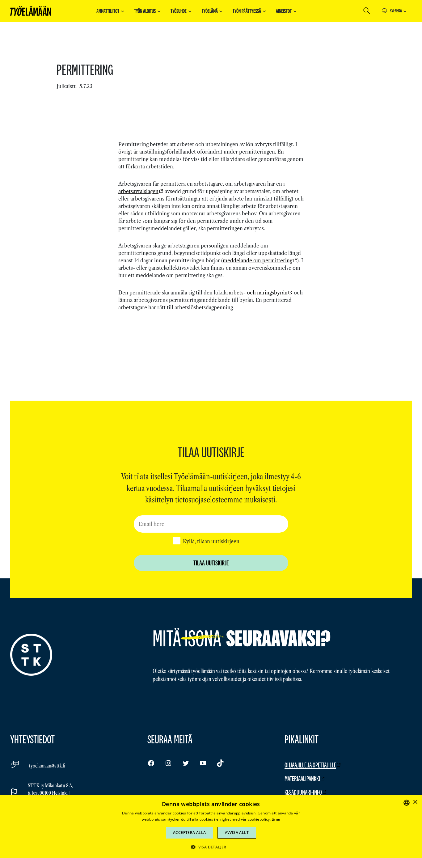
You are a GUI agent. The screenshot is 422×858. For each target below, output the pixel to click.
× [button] (415, 802)
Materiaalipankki (302, 778)
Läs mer (276, 819)
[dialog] (211, 826)
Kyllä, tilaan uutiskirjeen (211, 541)
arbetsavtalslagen (138, 191)
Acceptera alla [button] (189, 832)
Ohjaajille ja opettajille (310, 765)
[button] (211, 847)
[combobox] (406, 803)
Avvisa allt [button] (237, 832)
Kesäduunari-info (303, 792)
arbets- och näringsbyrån (258, 293)
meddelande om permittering (257, 260)
